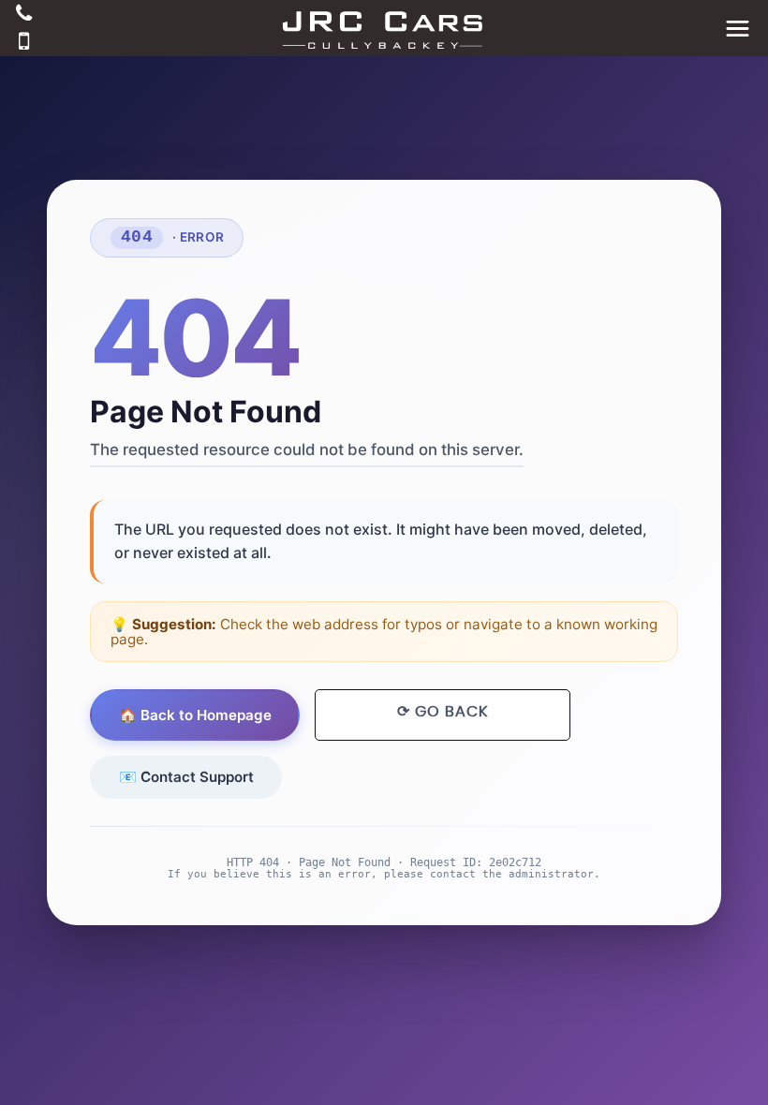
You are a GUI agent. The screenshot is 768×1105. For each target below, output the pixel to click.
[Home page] (384, 28)
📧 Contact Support (186, 777)
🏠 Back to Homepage (195, 715)
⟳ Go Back (442, 711)
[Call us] (24, 15)
